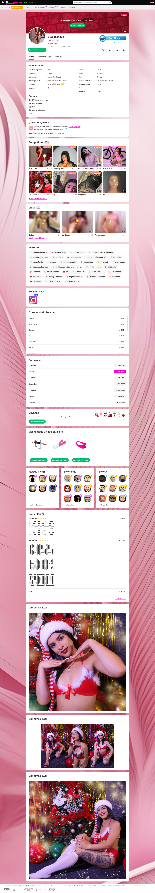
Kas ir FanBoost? (120, 43)
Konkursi (52, 7)
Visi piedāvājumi (40, 7)
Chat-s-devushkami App (68, 7)
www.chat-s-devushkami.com (29, 885)
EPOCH (70, 885)
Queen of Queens (74, 127)
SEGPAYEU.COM (78, 885)
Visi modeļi (6, 7)
